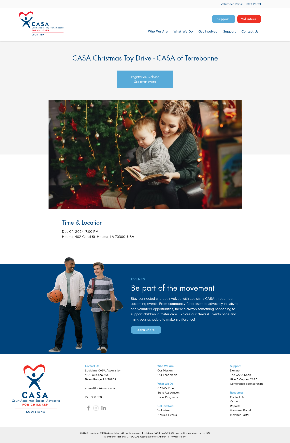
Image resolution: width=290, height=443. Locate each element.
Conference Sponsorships (246, 383)
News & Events (167, 414)
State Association (168, 392)
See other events (145, 82)
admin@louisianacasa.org (101, 388)
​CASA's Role (165, 388)
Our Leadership (167, 374)
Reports (235, 406)
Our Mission (165, 370)
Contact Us (237, 397)
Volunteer (163, 410)
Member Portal (239, 414)
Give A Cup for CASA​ (243, 379)
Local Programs (167, 397)
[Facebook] (88, 408)
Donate (234, 370)
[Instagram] (96, 408)
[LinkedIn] (103, 408)
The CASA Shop (240, 374)
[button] (157, 31)
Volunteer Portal (240, 410)
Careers (235, 401)
